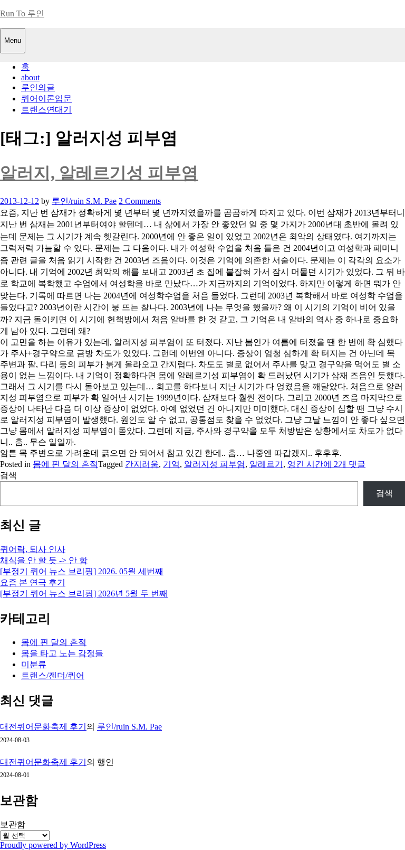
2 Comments (140, 201)
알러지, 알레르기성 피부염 (99, 172)
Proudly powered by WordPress (53, 844)
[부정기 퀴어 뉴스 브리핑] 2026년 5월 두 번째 (84, 593)
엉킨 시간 (305, 464)
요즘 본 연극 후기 (32, 582)
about (30, 77)
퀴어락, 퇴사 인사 (32, 549)
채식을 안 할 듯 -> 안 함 (44, 560)
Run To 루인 (22, 13)
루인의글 (38, 87)
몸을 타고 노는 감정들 (62, 653)
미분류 (33, 664)
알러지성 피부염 (214, 464)
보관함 (12, 824)
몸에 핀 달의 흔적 (65, 464)
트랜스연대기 (46, 109)
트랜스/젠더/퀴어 (52, 675)
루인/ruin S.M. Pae (84, 201)
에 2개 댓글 (344, 464)
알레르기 (266, 464)
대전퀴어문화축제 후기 (43, 726)
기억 (171, 464)
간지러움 (142, 464)
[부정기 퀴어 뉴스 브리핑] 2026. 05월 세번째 (81, 571)
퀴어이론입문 (46, 98)
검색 (8, 475)
